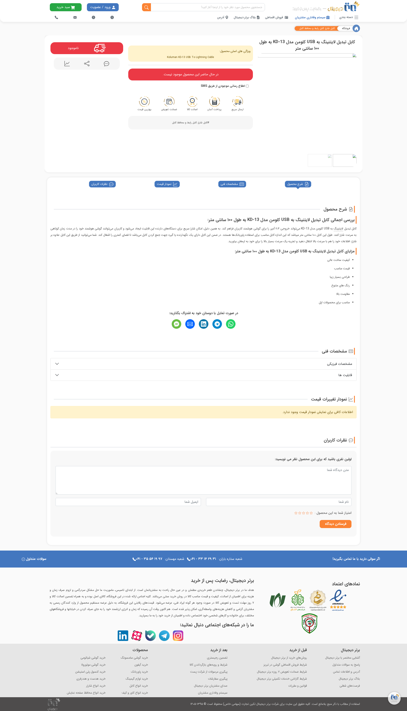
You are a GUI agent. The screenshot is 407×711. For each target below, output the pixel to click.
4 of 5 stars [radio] (299, 512)
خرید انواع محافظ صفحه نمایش (86, 693)
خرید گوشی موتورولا (93, 665)
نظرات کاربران (99, 184)
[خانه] (356, 28)
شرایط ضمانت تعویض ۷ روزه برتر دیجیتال (282, 672)
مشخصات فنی (229, 184)
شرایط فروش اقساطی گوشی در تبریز (285, 665)
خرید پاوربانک (139, 672)
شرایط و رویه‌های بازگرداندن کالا (208, 665)
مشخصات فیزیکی (339, 364)
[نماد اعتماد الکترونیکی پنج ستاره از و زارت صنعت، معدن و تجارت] (338, 600)
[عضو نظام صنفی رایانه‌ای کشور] (277, 600)
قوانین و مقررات (297, 686)
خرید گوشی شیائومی (93, 658)
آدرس (221, 17)
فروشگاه (346, 28)
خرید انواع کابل (139, 686)
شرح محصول (295, 184)
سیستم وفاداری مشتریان (310, 17)
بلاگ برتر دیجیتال (245, 17)
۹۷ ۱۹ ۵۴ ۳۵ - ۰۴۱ (149, 559)
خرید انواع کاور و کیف (135, 693)
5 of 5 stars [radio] (295, 512)
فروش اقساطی (274, 17)
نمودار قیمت (164, 184)
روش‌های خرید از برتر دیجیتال (289, 658)
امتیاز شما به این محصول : (333, 513)
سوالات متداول (36, 559)
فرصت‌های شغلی (350, 686)
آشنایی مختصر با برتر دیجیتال (342, 658)
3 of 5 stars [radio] (303, 512)
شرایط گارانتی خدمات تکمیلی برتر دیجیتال (282, 679)
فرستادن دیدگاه (335, 524)
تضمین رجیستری (217, 658)
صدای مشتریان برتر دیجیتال (210, 686)
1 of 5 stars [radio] (311, 512)
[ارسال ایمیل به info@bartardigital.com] (75, 17)
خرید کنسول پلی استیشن (90, 672)
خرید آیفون (141, 665)
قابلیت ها (345, 375)
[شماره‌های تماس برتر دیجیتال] (56, 17)
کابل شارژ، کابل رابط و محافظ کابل (317, 28)
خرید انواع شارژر (96, 686)
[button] (262, 101)
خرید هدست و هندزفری (91, 679)
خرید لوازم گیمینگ (137, 679)
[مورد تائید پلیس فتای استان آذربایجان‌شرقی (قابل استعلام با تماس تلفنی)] (309, 623)
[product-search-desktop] (146, 7)
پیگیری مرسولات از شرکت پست (208, 672)
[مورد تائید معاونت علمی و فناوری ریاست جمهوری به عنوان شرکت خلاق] (297, 600)
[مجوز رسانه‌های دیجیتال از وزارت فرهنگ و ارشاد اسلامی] (318, 600)
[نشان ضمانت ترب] (350, 600)
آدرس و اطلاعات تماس (346, 672)
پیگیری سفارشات (217, 679)
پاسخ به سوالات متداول (346, 665)
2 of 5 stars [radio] (307, 512)
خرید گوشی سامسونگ (134, 658)
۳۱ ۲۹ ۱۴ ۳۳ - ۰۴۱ (203, 559)
